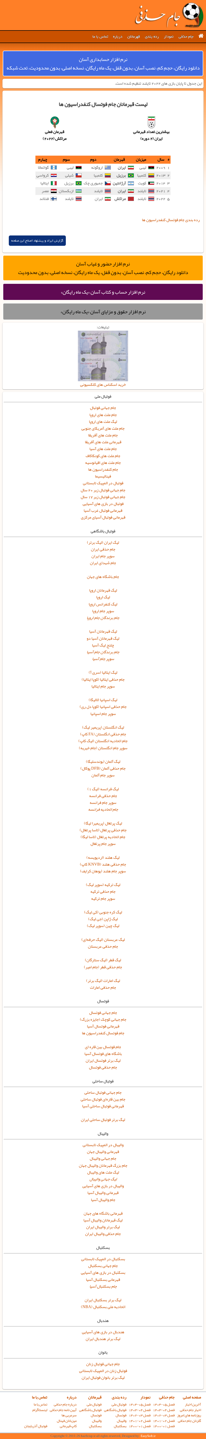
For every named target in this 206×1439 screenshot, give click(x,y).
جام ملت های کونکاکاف (103, 456)
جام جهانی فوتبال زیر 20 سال (103, 490)
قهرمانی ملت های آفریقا (103, 442)
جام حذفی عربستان (103, 946)
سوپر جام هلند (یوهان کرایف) (103, 871)
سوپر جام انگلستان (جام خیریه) (103, 748)
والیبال (121, 1420)
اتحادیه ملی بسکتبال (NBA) (103, 1307)
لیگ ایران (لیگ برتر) (103, 542)
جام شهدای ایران (103, 563)
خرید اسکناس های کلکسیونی (103, 385)
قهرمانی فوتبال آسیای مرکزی (103, 517)
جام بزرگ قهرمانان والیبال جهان (103, 1165)
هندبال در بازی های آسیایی (103, 1332)
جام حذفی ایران (103, 549)
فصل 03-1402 (164, 1415)
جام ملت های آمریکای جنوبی (103, 428)
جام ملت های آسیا (103, 449)
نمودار (169, 36)
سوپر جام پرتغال (103, 844)
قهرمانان (133, 36)
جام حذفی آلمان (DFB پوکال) (103, 768)
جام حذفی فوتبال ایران (168, 15)
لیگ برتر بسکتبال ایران (103, 1300)
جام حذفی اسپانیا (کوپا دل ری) (103, 707)
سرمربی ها (69, 1415)
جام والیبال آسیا (103, 1200)
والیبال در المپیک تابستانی (103, 1145)
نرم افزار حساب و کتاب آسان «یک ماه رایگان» (103, 292)
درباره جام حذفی (65, 1404)
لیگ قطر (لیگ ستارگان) (103, 960)
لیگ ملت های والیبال (103, 1172)
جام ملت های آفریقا (103, 435)
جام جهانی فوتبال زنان (103, 1364)
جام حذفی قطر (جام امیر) (103, 967)
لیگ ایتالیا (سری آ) (103, 672)
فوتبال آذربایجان (35, 1426)
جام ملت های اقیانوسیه (103, 463)
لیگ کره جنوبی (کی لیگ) (103, 912)
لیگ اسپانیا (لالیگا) (103, 700)
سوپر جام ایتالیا (103, 686)
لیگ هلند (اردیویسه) (103, 857)
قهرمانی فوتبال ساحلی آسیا (103, 1106)
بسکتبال (120, 1426)
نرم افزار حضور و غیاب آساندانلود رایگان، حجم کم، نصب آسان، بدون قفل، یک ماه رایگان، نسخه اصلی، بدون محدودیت (103, 268)
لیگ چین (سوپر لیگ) (103, 926)
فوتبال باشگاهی (115, 1410)
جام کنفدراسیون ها (103, 469)
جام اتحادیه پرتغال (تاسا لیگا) (103, 837)
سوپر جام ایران (103, 556)
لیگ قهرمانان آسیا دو (103, 638)
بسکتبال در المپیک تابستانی (103, 1259)
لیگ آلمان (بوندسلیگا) (103, 762)
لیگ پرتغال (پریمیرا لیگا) (103, 823)
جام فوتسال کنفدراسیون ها (103, 1033)
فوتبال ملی (119, 1404)
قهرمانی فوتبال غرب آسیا (103, 510)
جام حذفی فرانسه (103, 796)
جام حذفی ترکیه (103, 891)
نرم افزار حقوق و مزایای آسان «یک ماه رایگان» (103, 311)
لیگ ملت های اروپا (103, 422)
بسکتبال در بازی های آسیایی (103, 1273)
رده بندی (152, 36)
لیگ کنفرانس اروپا (103, 604)
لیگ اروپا (103, 597)
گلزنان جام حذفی (189, 1420)
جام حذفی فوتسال (103, 1067)
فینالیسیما (103, 476)
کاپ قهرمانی (68, 1426)
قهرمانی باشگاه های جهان (103, 1213)
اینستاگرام (39, 1410)
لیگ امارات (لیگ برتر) (103, 981)
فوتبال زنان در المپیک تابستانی (103, 1371)
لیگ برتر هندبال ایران (103, 1339)
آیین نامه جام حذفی (63, 1410)
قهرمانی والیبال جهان (103, 1152)
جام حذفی (186, 36)
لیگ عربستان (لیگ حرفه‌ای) (103, 940)
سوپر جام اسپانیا (103, 714)
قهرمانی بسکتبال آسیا (103, 1280)
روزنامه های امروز (189, 1415)
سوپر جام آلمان (103, 775)
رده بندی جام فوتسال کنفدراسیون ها (171, 220)
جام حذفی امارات (103, 987)
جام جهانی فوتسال (103, 1013)
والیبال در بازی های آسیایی (103, 1186)
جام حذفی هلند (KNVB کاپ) (103, 864)
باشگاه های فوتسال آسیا (103, 1054)
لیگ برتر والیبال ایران (103, 1227)
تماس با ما (100, 36)
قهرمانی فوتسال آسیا (103, 1026)
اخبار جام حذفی (190, 1410)
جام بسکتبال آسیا (103, 1286)
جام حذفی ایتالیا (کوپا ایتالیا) (103, 679)
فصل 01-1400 (164, 1426)
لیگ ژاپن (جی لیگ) (103, 919)
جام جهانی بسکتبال (103, 1266)
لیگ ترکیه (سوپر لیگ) (103, 885)
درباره (117, 36)
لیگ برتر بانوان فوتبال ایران (103, 1378)
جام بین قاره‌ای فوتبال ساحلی (103, 1099)
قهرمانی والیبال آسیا (103, 1193)
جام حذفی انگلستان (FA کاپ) (103, 734)
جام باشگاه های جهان (103, 577)
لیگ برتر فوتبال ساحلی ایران (103, 1120)
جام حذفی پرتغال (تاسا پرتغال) (103, 830)
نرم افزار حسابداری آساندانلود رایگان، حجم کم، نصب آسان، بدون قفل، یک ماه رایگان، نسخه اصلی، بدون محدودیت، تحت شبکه (103, 63)
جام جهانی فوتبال (103, 408)
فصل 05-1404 (164, 1404)
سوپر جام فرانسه (103, 803)
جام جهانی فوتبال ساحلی (103, 1092)
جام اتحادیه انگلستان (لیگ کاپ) (103, 741)
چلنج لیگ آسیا (103, 645)
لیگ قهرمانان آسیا (103, 631)
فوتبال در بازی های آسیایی (103, 504)
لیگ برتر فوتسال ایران (103, 1060)
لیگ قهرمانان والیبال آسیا (103, 1220)
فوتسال (121, 1415)
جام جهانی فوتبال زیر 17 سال (103, 497)
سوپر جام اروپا (103, 611)
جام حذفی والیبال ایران (103, 1234)
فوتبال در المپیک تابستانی (103, 483)
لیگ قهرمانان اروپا (103, 590)
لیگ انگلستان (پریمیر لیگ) (103, 727)
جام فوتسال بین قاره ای (103, 1047)
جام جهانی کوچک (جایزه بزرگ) (103, 1019)
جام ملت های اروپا (103, 415)
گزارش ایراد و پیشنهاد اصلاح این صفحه (37, 240)
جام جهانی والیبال (103, 1158)
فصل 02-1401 (164, 1420)
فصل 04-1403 (164, 1410)
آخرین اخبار (193, 1404)
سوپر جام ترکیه (103, 899)
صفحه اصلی (192, 1397)
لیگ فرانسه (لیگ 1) (103, 789)
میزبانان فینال (67, 1420)
